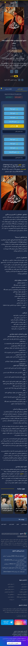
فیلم (19, 165)
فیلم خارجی (10, 586)
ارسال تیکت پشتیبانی (21, 616)
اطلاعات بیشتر (8, 89)
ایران (11, 58)
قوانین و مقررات (22, 592)
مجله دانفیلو (23, 589)
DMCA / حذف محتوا (22, 594)
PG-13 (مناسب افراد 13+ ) (10, 59)
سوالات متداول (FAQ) (21, 597)
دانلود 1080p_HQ (13, 122)
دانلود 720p (13, 113)
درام (12, 55)
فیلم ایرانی (23, 169)
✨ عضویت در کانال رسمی (14, 643)
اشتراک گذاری (8, 97)
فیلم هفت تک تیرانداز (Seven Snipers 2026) (13, 571)
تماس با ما (24, 599)
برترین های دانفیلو (9, 589)
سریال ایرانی (23, 584)
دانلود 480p (13, 109)
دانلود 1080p (13, 117)
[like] (22, 80)
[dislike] (19, 80)
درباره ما (11, 599)
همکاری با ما (10, 594)
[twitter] (8, 635)
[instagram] (10, 635)
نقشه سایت (10, 597)
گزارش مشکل (18, 97)
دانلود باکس (20, 89)
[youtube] (5, 635)
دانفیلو (22, 474)
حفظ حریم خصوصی (9, 592)
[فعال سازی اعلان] (11, 71)
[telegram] (2, 635)
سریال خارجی (10, 584)
